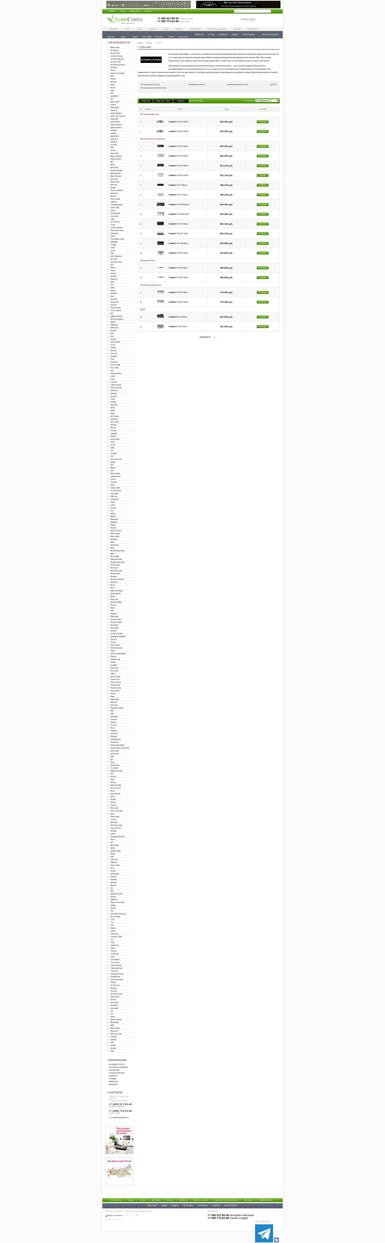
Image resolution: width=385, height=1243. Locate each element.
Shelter (113, 834)
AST (112, 93)
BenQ (112, 165)
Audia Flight (114, 107)
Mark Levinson (115, 531)
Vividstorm (114, 1005)
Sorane (113, 871)
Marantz (113, 528)
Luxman (113, 508)
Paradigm (113, 665)
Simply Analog (115, 851)
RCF (112, 774)
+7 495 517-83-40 (168, 18)
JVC (112, 456)
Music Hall (114, 599)
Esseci (112, 345)
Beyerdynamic (115, 173)
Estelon (113, 348)
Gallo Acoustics (116, 385)
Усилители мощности (237, 85)
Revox (112, 796)
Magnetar (113, 522)
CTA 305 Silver (178, 277)
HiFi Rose (114, 419)
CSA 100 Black (178, 146)
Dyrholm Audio (115, 307)
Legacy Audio (115, 488)
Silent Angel (114, 845)
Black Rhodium (115, 176)
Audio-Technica (116, 127)
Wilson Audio (115, 1028)
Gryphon (113, 396)
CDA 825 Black (178, 122)
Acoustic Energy (116, 56)
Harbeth (113, 402)
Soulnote (113, 876)
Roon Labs (114, 808)
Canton (113, 210)
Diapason (113, 279)
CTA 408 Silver (178, 253)
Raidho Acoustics (116, 771)
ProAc (112, 728)
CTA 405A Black (179, 204)
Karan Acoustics (116, 459)
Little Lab (113, 496)
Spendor (113, 885)
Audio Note (114, 119)
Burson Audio (115, 199)
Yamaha (113, 1039)
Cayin (112, 219)
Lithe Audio (114, 493)
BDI (111, 162)
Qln (111, 759)
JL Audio (113, 453)
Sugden (113, 905)
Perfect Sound (115, 682)
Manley (113, 525)
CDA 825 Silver (179, 131)
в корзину (262, 122)
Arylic (112, 90)
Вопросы (179, 29)
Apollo (112, 84)
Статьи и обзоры (117, 1073)
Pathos (113, 673)
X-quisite (113, 1037)
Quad (112, 762)
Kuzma (113, 479)
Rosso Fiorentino (116, 811)
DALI (112, 253)
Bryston (113, 196)
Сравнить (181, 101)
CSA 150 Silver (178, 175)
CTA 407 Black (178, 224)
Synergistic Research (118, 914)
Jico (111, 450)
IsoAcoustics (115, 439)
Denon (112, 270)
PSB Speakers (115, 739)
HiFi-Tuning (114, 422)
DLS (112, 285)
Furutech (113, 382)
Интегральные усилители (153, 88)
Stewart (113, 896)
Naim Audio (114, 616)
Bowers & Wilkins (116, 190)
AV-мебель (203, 1205)
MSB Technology (116, 591)
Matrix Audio (114, 536)
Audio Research (116, 125)
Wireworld (114, 1031)
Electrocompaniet (116, 319)
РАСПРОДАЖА (248, 35)
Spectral (113, 882)
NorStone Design (116, 633)
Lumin (112, 505)
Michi (112, 553)
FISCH (112, 376)
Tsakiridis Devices (117, 974)
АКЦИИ (234, 35)
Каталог (149, 42)
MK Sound (114, 568)
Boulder (113, 187)
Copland (113, 242)
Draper (113, 290)
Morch (112, 585)
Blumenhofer (115, 182)
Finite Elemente (116, 373)
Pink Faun (114, 705)
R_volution (114, 768)
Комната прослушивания (217, 29)
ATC (112, 99)
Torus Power (115, 962)
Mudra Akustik (115, 593)
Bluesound (114, 179)
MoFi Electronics (116, 571)
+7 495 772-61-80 (168, 21)
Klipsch (113, 468)
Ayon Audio (114, 153)
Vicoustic (113, 991)
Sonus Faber (115, 865)
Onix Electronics (116, 648)
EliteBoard (114, 325)
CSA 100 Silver (178, 156)
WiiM (112, 1025)
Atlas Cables (115, 102)
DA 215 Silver (178, 326)
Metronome (114, 545)
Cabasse (113, 202)
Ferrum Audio (115, 365)
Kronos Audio (115, 473)
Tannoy (113, 931)
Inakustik (113, 433)
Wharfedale (114, 1022)
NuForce (113, 639)
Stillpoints (113, 899)
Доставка (152, 29)
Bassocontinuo (115, 159)
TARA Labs (114, 934)
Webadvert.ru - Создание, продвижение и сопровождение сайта (128, 1211)
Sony (112, 868)
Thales (112, 948)
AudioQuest (114, 136)
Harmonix (113, 405)
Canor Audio (114, 207)
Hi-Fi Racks (114, 416)
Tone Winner (115, 959)
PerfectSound (115, 685)
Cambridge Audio (116, 205)
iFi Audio (113, 430)
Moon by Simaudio (117, 579)
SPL (111, 888)
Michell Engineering (117, 551)
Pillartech (113, 702)
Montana (113, 576)
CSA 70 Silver (178, 195)
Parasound (114, 668)
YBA (112, 1042)
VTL (111, 1014)
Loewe (112, 502)
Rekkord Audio (115, 785)
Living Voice (114, 499)
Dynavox (113, 305)
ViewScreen (114, 997)
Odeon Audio (115, 645)
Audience (113, 110)
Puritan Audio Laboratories (119, 748)
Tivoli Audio (114, 954)
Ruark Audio (114, 816)
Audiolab (113, 130)
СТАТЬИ (211, 35)
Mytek (112, 608)
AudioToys (114, 139)
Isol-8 (112, 442)
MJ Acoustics (115, 565)
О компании (113, 29)
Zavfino (113, 1045)
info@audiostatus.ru (120, 1117)
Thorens (113, 951)
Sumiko (113, 908)
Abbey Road (114, 47)
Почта (122, 11)
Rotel (112, 814)
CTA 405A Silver (179, 214)
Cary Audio (114, 216)
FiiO (111, 370)
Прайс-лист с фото (163, 101)
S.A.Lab (113, 819)
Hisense (113, 428)
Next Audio (114, 625)
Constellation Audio (117, 239)
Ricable (113, 799)
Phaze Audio (114, 691)
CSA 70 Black (178, 185)
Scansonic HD (115, 828)
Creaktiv (113, 245)
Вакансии (113, 1081)
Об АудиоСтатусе (117, 1064)
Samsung (113, 822)
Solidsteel (113, 862)
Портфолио (114, 1070)
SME (112, 856)
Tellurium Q (114, 945)
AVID (112, 147)
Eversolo (113, 353)
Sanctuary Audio (116, 825)
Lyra (112, 510)
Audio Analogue (116, 113)
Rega (112, 779)
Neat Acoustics (115, 619)
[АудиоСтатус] (124, 19)
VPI (111, 1011)
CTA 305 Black (178, 268)
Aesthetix (113, 67)
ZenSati (113, 1048)
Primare (113, 722)
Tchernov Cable (116, 937)
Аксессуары (230, 1205)
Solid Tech (114, 859)
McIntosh (113, 539)
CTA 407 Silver (178, 233)
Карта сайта (134, 11)
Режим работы (252, 29)
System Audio (115, 917)
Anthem (113, 79)
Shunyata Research (117, 836)
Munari (112, 596)
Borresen (113, 185)
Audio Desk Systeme (118, 116)
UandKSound (115, 977)
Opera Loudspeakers (118, 653)
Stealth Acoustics (116, 894)
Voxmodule (114, 1008)
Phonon (113, 693)
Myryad (113, 605)
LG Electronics (115, 490)
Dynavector (114, 302)
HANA (112, 399)
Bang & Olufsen (116, 156)
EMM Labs (114, 328)
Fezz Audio (114, 368)
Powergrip (114, 716)
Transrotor (114, 971)
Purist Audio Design (117, 745)
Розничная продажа (118, 1067)
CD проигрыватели (150, 85)
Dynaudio (113, 299)
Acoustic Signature (117, 59)
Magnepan (114, 519)
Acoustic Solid (115, 62)
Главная (112, 11)
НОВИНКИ (223, 35)
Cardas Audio (115, 213)
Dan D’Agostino (116, 256)
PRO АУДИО (188, 1205)
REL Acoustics (115, 788)
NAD (112, 611)
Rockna (113, 802)
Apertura (113, 82)
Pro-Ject (113, 725)
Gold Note (114, 390)
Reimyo (113, 782)
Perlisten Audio (115, 688)
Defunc (113, 267)
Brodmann (114, 193)
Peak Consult (115, 676)
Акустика (152, 1205)
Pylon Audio (114, 751)
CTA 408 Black (178, 243)
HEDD (112, 410)
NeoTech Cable (116, 622)
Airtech (113, 70)
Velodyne (113, 988)
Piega (112, 696)
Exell (112, 359)
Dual (112, 296)
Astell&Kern (114, 96)
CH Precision (115, 222)
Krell (112, 470)
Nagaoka (113, 613)
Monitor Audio (115, 573)
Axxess (113, 150)
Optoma (113, 656)
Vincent (113, 999)
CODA (112, 236)
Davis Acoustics (116, 262)
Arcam (112, 87)
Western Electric (116, 1019)
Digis (112, 282)
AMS (112, 76)
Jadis (112, 448)
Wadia (112, 1017)
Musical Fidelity (116, 602)
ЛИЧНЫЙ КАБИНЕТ (270, 35)
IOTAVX (113, 436)
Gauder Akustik (116, 388)
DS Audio (113, 293)
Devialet (113, 276)
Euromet (113, 350)
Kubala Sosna (115, 476)
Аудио (164, 1205)
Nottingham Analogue (118, 636)
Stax (112, 891)
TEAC (112, 942)
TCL (112, 939)
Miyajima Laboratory (117, 562)
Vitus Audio (114, 1002)
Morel (112, 588)
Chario (112, 225)
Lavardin (113, 482)
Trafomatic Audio (116, 968)
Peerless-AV (114, 679)
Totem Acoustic (116, 965)
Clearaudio (114, 233)
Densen (113, 273)
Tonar (112, 957)
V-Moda (113, 982)
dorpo (112, 287)
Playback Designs (117, 708)
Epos (112, 336)
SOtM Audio (114, 874)
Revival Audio (115, 794)
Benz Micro (114, 167)
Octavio (113, 642)
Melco (112, 542)
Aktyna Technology (117, 73)
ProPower (114, 734)
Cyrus (112, 250)
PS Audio (113, 736)
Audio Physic (115, 122)
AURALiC (113, 142)
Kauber (113, 462)
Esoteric (113, 339)
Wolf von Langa (116, 1034)
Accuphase (114, 50)
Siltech (112, 848)
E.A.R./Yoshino (115, 310)
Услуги (139, 29)
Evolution (113, 356)
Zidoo (112, 1051)
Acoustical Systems (117, 64)
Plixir (112, 711)
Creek (112, 247)
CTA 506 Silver (178, 302)
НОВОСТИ (199, 35)
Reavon (113, 776)
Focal (112, 379)
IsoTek (112, 445)
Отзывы (112, 1079)
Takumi (113, 928)
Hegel (112, 413)
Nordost (113, 631)
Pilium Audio (114, 699)
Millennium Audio (116, 559)
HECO (112, 408)
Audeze (113, 104)
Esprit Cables (115, 342)
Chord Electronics (116, 230)
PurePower (114, 742)
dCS (112, 265)
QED (112, 756)
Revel (112, 791)
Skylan (112, 854)
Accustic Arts (115, 53)
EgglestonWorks (116, 316)
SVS (112, 911)
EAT (111, 313)
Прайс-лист (146, 101)
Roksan (113, 805)
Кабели (216, 1205)
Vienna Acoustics (116, 994)
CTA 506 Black (178, 292)
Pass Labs (114, 671)
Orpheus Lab (115, 659)
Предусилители (196, 85)
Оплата (166, 29)
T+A (111, 922)
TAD (112, 925)
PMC (112, 713)
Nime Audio (114, 628)
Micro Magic (114, 556)
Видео (175, 1205)
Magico (113, 513)
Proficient (113, 731)
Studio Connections (117, 902)
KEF (112, 465)
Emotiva (113, 330)
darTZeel (113, 259)
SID (111, 842)
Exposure (113, 362)
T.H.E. (112, 919)
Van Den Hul (114, 985)
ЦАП (273, 85)
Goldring (113, 393)
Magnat (113, 516)
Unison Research (116, 979)
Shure (112, 839)
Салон (127, 29)
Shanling (113, 831)
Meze (112, 548)
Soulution (113, 879)
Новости (113, 1076)
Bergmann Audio (116, 170)
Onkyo (112, 651)
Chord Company (116, 227)
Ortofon (113, 662)
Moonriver (114, 582)
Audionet (113, 133)
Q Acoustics (114, 754)
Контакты (237, 29)
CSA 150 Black (178, 166)
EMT (112, 333)
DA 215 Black (178, 317)
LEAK (112, 485)
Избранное (148, 11)
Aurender (113, 145)
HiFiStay (113, 425)
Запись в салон (195, 29)
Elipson (113, 322)
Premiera (113, 719)
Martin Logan (115, 533)
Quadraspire (115, 765)
